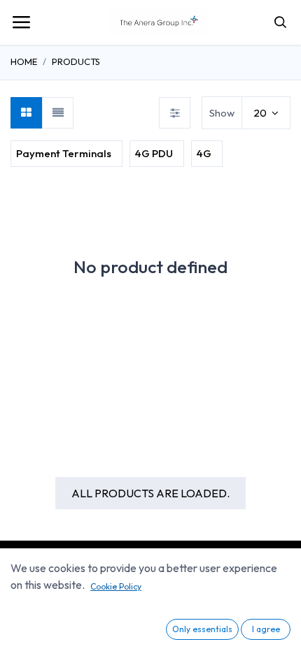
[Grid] (26, 113)
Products (76, 61)
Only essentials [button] (202, 629)
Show (221, 112)
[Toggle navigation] (20, 22)
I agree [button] (266, 629)
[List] (58, 113)
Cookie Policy (115, 586)
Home (23, 61)
